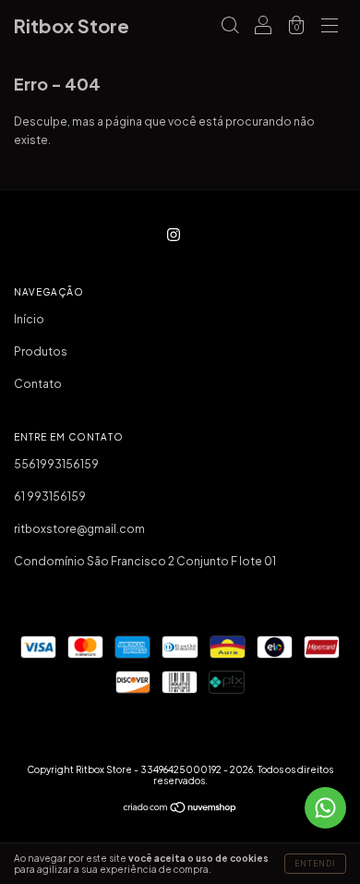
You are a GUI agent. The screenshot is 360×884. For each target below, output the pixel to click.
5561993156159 (56, 464)
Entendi (315, 863)
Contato (38, 384)
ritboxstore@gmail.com (79, 529)
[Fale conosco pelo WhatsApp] (325, 808)
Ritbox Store (71, 25)
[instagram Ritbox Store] (173, 234)
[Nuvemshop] (180, 810)
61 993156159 (50, 496)
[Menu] (329, 28)
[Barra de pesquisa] (230, 28)
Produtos (40, 351)
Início (29, 319)
